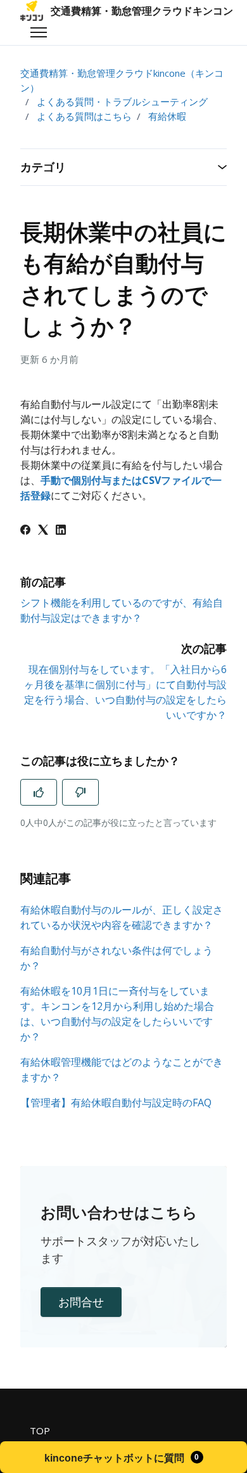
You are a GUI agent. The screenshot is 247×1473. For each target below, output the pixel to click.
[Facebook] (25, 531)
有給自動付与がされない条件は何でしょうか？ (116, 957)
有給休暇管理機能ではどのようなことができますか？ (121, 1069)
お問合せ (81, 1301)
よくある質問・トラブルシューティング (122, 101)
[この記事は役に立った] (38, 792)
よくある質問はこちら (84, 116)
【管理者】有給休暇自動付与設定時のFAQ (116, 1103)
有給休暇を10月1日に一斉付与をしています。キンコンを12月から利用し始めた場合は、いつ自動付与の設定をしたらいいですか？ (117, 1014)
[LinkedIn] (61, 531)
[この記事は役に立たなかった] (80, 792)
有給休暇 (167, 116)
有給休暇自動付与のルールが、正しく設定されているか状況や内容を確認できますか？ (121, 917)
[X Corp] (43, 531)
